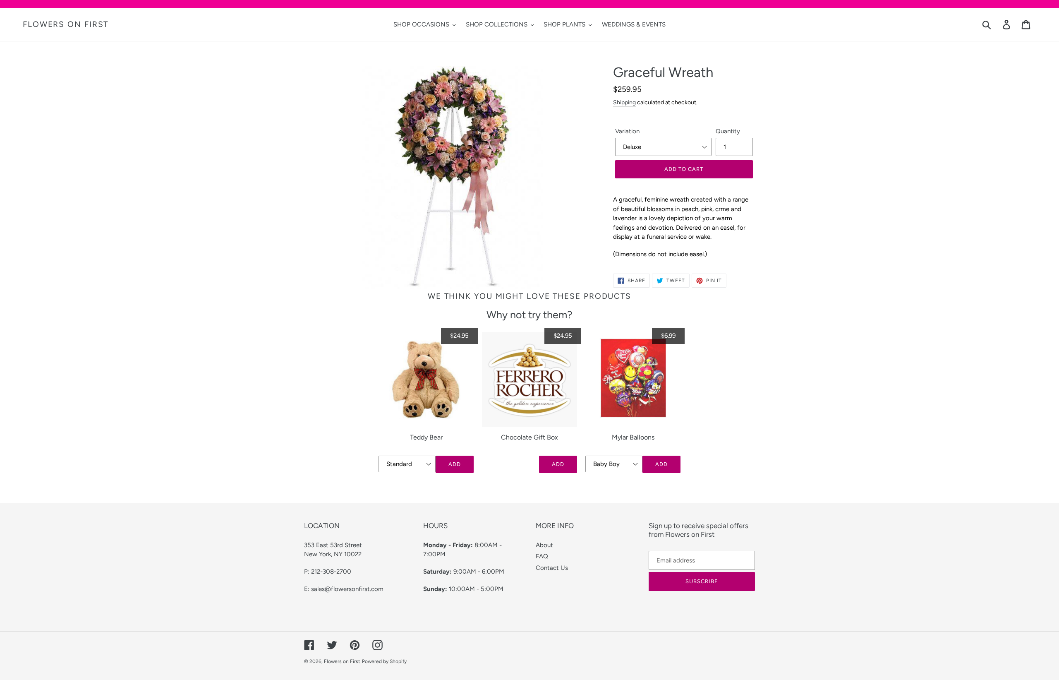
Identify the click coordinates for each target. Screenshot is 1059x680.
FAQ (542, 556)
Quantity (728, 131)
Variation (627, 131)
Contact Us (552, 568)
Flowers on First (65, 24)
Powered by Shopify (384, 661)
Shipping (624, 102)
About (544, 545)
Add (454, 464)
